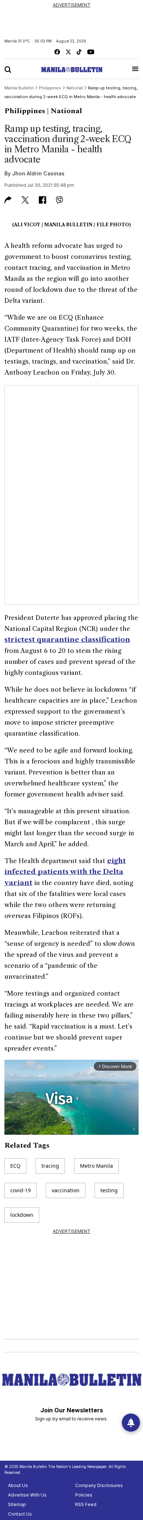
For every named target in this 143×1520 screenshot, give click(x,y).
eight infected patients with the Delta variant (65, 871)
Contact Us (20, 1514)
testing (109, 1190)
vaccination (66, 1190)
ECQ (15, 1165)
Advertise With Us (27, 1495)
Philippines (24, 110)
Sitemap (17, 1504)
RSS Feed (85, 1504)
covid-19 (20, 1190)
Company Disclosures (99, 1485)
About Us (18, 1485)
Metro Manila (96, 1165)
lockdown (21, 1214)
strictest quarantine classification (67, 639)
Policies (83, 1495)
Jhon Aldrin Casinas (38, 173)
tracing (50, 1165)
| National (64, 110)
